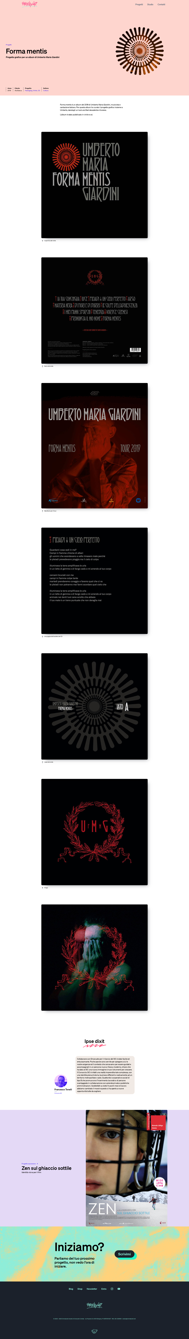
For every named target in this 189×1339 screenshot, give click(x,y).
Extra (103, 1288)
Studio (150, 4)
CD (39, 90)
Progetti (139, 4)
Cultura (45, 90)
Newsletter (92, 1288)
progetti (9, 45)
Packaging (28, 90)
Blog (71, 1288)
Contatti (161, 4)
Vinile (35, 90)
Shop (79, 1288)
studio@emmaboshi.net (129, 1319)
